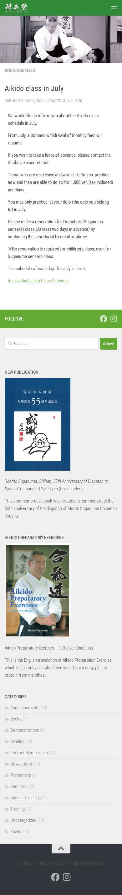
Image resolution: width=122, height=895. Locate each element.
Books (16, 719)
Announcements (24, 707)
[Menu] (114, 8)
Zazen (15, 831)
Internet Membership (29, 753)
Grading (17, 741)
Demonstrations (24, 730)
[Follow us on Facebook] (103, 318)
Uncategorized (20, 70)
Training (17, 809)
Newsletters (21, 764)
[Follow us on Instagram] (113, 318)
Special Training (24, 798)
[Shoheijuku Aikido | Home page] (20, 8)
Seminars (19, 786)
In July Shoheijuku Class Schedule (38, 281)
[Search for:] (52, 344)
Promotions (20, 775)
